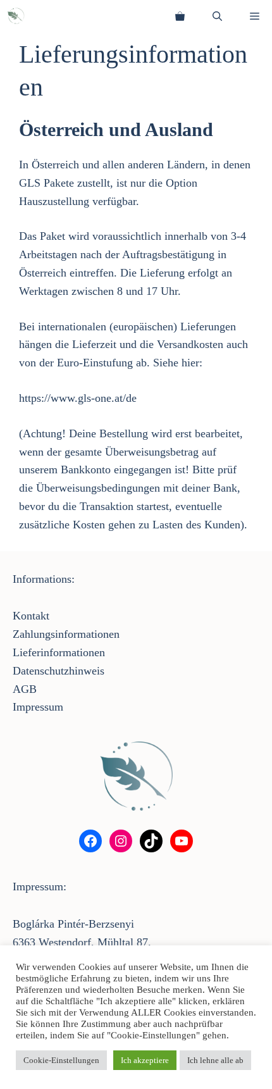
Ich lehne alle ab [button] (215, 1060)
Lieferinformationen (59, 652)
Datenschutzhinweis (58, 670)
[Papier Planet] (15, 16)
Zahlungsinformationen (66, 634)
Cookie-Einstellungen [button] (61, 1060)
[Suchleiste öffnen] (217, 16)
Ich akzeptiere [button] (145, 1060)
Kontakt (31, 615)
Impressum (38, 706)
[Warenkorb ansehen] (180, 16)
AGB (25, 689)
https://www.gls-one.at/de (78, 398)
